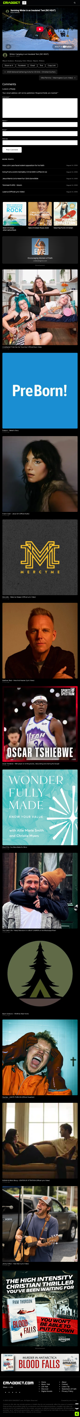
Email (33, 65)
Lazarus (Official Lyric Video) (13, 192)
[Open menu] (24, 3)
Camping (19, 61)
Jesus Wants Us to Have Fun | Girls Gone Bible (20, 178)
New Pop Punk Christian (63, 228)
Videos (42, 61)
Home (43, 1382)
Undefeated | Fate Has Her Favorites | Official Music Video (22, 347)
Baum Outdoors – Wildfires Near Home (15, 1014)
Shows (30, 61)
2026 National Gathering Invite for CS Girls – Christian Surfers (31, 72)
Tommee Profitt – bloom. (12, 185)
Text (41, 65)
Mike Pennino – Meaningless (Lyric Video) (57, 78)
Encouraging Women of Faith (40, 258)
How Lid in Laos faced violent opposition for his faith (23, 165)
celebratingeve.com (40, 261)
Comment (6, 97)
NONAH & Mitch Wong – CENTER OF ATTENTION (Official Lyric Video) (26, 1180)
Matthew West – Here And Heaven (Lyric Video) (18, 680)
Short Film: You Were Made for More (14, 847)
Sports (36, 61)
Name (4, 120)
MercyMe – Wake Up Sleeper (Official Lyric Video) (19, 597)
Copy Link (52, 65)
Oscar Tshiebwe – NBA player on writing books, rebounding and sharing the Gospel (30, 764)
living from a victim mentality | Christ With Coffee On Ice (24, 172)
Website (5, 139)
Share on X (9, 65)
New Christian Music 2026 (38, 228)
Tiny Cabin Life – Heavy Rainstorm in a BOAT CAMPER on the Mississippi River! (29, 930)
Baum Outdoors (8, 61)
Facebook (22, 65)
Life (24, 61)
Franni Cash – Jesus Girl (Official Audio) (15, 514)
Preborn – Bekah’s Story (10, 430)
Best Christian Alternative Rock (9, 229)
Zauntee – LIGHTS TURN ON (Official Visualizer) (18, 1097)
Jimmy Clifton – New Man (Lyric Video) (15, 1264)
